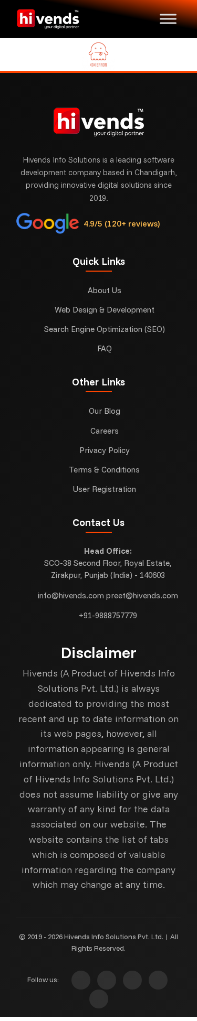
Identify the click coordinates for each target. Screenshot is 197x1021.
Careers (104, 431)
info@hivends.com (71, 595)
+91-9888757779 (108, 615)
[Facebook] (106, 980)
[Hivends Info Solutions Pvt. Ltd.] (54, 18)
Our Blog (104, 411)
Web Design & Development (104, 310)
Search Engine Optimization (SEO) (104, 329)
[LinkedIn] (98, 999)
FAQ (104, 348)
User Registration (104, 489)
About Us (104, 290)
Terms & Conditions (104, 470)
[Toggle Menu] (168, 19)
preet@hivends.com (142, 595)
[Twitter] (132, 980)
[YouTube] (158, 980)
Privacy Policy (104, 450)
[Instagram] (80, 980)
